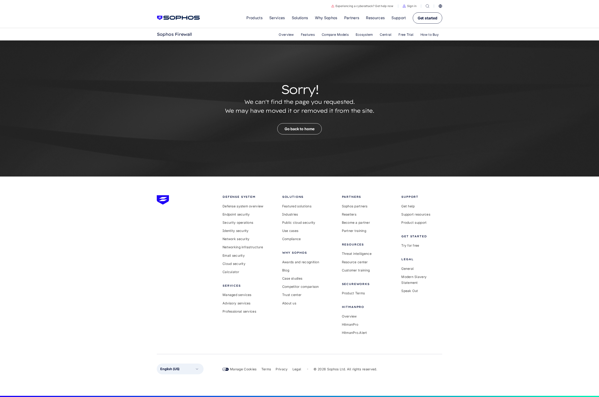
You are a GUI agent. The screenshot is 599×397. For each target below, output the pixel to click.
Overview (349, 316)
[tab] (243, 196)
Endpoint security (236, 214)
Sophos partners (355, 206)
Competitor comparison (300, 287)
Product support (414, 222)
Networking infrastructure (243, 247)
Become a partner (356, 222)
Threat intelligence (357, 254)
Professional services (239, 311)
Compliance (291, 239)
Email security (234, 255)
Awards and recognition (300, 262)
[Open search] (427, 6)
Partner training (354, 231)
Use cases (290, 231)
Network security (236, 239)
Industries (290, 214)
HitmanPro (350, 324)
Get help (408, 206)
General (407, 269)
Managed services (237, 295)
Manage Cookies (243, 369)
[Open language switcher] (440, 6)
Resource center (355, 262)
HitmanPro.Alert (354, 333)
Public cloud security (298, 222)
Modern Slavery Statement (414, 280)
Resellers (349, 214)
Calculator (231, 272)
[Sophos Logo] (178, 17)
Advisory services (237, 303)
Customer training (356, 270)
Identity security (236, 231)
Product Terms (353, 293)
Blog (285, 270)
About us (289, 303)
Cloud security (234, 264)
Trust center (291, 295)
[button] (409, 6)
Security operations (238, 222)
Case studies (292, 278)
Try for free (410, 245)
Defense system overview (243, 206)
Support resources (415, 214)
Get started (427, 18)
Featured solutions (296, 206)
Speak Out (409, 291)
